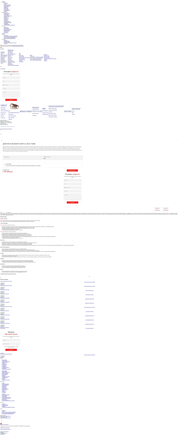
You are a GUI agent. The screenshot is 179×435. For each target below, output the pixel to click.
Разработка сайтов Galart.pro (4, 427)
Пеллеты (69, 111)
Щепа (73, 112)
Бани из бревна (6, 28)
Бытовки (28, 57)
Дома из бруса (6, 14)
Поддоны (65, 111)
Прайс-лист (6, 35)
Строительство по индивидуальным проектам (56, 106)
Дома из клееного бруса (8, 15)
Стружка (73, 114)
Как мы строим (6, 6)
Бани (5, 26)
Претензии (4, 392)
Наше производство (7, 5)
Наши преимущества (7, 4)
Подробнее (2, 284)
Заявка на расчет (72, 170)
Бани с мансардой (22, 59)
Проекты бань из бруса (52, 113)
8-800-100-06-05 (2, 417)
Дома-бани (6, 31)
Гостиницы (50, 111)
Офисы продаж (46, 55)
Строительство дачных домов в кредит (8, 400)
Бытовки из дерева (45, 112)
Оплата (3, 411)
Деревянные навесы (35, 113)
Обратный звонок (7, 41)
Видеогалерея (3, 60)
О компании (6, 3)
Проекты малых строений (53, 116)
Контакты (5, 40)
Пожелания (4, 391)
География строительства (6, 397)
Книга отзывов (4, 395)
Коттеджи (5, 17)
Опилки (73, 110)
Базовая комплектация (5, 394)
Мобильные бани (7, 30)
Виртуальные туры (4, 61)
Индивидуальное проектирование (13, 65)
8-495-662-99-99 (7, 416)
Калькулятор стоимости (4, 124)
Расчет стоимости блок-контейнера (9, 37)
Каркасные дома (6, 16)
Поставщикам (6, 10)
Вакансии (5, 43)
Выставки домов (46, 56)
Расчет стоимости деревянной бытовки (10, 36)
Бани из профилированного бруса (13, 112)
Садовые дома (6, 20)
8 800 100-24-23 (15, 45)
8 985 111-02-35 (21, 46)
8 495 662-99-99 (20, 45)
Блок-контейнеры (45, 110)
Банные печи (6, 32)
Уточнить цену (2, 328)
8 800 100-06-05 (16, 46)
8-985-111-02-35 (8, 417)
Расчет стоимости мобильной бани (9, 38)
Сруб (40, 111)
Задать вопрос (4, 396)
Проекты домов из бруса (52, 108)
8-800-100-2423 (2, 416)
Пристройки (6, 23)
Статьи (5, 11)
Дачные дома (6, 19)
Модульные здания (45, 114)
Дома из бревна (4, 360)
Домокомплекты (6, 24)
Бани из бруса (6, 27)
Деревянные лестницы (7, 22)
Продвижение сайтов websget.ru (5, 429)
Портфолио (6, 7)
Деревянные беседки (7, 21)
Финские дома (6, 18)
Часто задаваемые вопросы (6, 398)
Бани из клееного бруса (8, 29)
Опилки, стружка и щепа (76, 109)
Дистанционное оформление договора (10, 42)
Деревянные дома (7, 13)
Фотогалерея (6, 8)
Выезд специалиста (5, 399)
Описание (9, 212)
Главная (3, 1)
